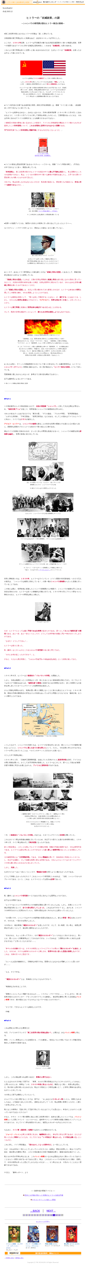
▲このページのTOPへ (43, 1221)
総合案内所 (20, 2)
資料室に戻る (19, 1258)
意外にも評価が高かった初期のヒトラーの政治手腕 (44, 1195)
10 (48, 1215)
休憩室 (27, 2)
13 (57, 1215)
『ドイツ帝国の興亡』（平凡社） (48, 211)
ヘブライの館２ (11, 2)
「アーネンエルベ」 (44, 570)
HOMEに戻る (10, 1258)
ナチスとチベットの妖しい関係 (44, 1200)
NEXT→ (51, 1210)
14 (59, 1215)
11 (51, 1215)
